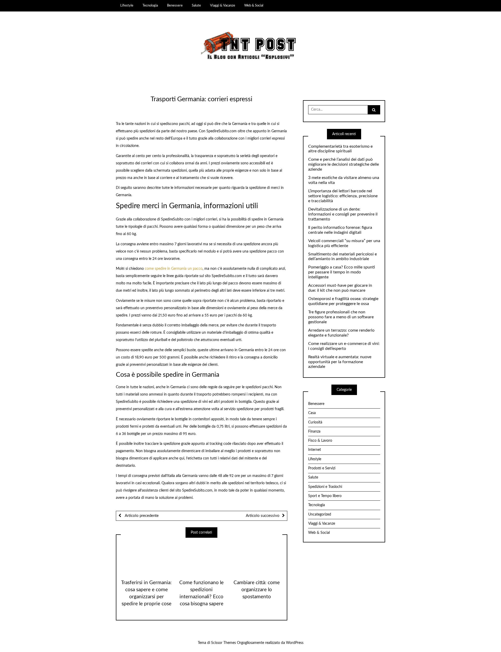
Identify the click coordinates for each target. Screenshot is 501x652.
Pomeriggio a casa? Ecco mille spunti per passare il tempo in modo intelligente (341, 272)
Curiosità (315, 422)
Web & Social (253, 5)
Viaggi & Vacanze (222, 5)
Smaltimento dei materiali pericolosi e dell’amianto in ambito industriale (342, 256)
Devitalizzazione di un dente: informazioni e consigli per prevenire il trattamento (343, 214)
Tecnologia (150, 5)
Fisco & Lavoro (320, 440)
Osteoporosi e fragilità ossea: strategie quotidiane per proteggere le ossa (343, 301)
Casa (312, 413)
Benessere (175, 5)
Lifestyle (126, 5)
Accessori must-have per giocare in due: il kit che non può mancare (340, 287)
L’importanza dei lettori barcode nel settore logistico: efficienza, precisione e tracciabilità (343, 196)
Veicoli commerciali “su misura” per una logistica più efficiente (344, 243)
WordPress (294, 643)
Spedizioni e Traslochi (325, 487)
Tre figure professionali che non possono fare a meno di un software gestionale (341, 317)
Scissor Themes (223, 643)
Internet (314, 450)
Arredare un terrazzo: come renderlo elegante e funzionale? (341, 332)
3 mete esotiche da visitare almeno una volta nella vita (343, 180)
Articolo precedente (141, 516)
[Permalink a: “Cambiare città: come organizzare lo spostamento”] (256, 556)
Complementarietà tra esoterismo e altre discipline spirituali (340, 148)
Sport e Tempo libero (325, 496)
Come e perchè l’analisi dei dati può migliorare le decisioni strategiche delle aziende (343, 164)
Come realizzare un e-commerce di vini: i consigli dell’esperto (344, 346)
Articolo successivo (262, 516)
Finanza (314, 431)
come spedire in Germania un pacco (173, 269)
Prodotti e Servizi (321, 468)
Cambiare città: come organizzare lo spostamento (257, 589)
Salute (196, 5)
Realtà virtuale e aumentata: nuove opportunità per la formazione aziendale (339, 362)
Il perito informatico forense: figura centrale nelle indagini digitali (340, 230)
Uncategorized (319, 514)
